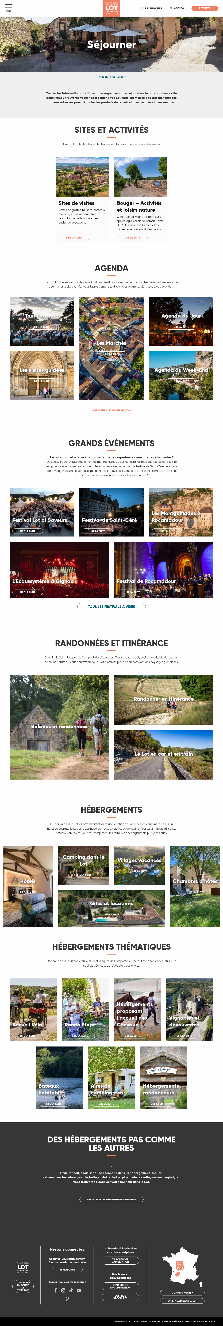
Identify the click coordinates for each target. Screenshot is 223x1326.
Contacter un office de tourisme (23, 1286)
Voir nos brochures (120, 1297)
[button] (153, 8)
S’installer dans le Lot (182, 1300)
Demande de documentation (120, 1286)
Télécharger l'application (120, 1260)
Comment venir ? (182, 1292)
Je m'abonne (67, 1269)
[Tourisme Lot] (111, 8)
